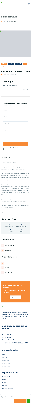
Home (4, 21)
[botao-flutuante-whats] (28, 401)
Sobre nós (4, 357)
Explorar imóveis (15, 297)
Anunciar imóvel (5, 363)
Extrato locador (5, 376)
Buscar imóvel (5, 360)
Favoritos (4, 382)
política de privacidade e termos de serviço (14, 150)
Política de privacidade (7, 388)
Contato (3, 379)
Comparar (4, 385)
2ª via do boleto (5, 366)
